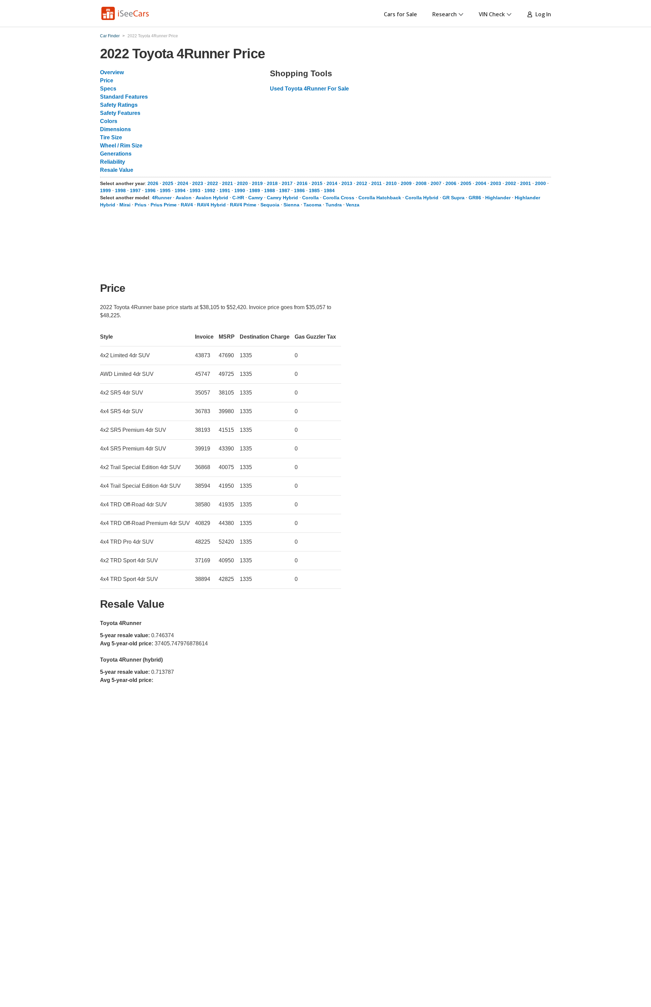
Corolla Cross (338, 197)
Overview (112, 72)
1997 (135, 190)
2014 (332, 183)
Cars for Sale (400, 14)
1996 (150, 190)
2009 (406, 183)
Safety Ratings (119, 105)
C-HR (238, 197)
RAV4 (187, 204)
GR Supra (453, 197)
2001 (525, 183)
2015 (317, 183)
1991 (224, 190)
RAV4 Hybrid (211, 204)
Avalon (184, 197)
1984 (329, 190)
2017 (287, 183)
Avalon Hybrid (212, 197)
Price (106, 80)
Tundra (334, 204)
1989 (254, 190)
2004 (480, 183)
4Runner (162, 197)
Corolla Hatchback (379, 197)
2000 (540, 183)
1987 (284, 190)
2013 (346, 183)
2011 (376, 183)
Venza (352, 204)
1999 (105, 190)
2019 (257, 183)
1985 (314, 190)
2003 (495, 183)
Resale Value (116, 170)
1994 (180, 190)
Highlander (498, 197)
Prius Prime (164, 204)
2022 (212, 183)
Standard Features (124, 97)
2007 (436, 183)
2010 (391, 183)
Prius (140, 204)
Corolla (310, 197)
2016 (302, 183)
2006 (451, 183)
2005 (465, 183)
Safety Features (120, 113)
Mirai (125, 204)
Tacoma (312, 204)
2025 (167, 183)
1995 (165, 190)
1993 (195, 190)
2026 (152, 183)
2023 (197, 183)
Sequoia (269, 204)
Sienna (291, 204)
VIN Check (492, 14)
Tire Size (111, 137)
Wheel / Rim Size (121, 145)
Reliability (112, 162)
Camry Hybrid (282, 197)
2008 (421, 183)
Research (444, 14)
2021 (227, 183)
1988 (269, 190)
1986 (299, 190)
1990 (239, 190)
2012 (361, 183)
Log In (542, 14)
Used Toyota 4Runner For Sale (309, 89)
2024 (182, 183)
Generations (116, 154)
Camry (255, 197)
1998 (120, 190)
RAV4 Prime (243, 204)
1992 (209, 190)
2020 (242, 183)
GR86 (475, 197)
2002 (510, 183)
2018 (272, 183)
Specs (108, 89)
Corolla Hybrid (421, 197)
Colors (108, 121)
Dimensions (115, 129)
